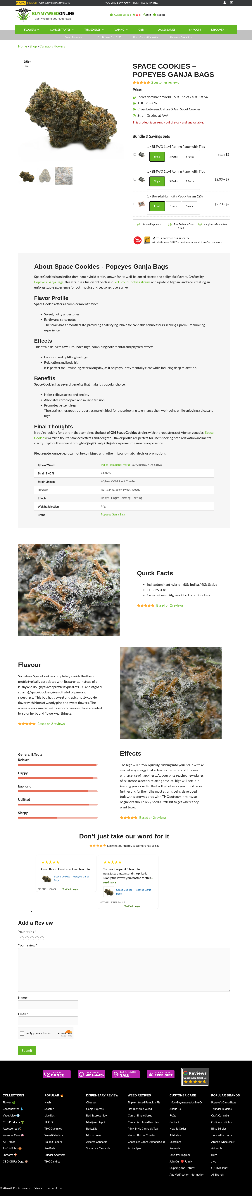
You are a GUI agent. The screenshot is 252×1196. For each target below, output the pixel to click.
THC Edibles (92, 29)
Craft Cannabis (220, 1115)
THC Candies (52, 1161)
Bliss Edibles (219, 1128)
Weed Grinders (53, 1135)
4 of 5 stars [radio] (37, 937)
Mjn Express (93, 1135)
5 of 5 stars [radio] (42, 937)
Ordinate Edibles (221, 1122)
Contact (174, 1122)
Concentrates (60, 29)
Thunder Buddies (221, 1108)
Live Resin (50, 1115)
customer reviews (165, 82)
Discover (217, 29)
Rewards (175, 1148)
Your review (27, 945)
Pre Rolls (49, 1148)
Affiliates (175, 1135)
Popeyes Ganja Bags (113, 514)
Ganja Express (95, 1108)
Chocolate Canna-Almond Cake (146, 1141)
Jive (213, 1161)
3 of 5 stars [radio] (32, 937)
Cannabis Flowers (52, 46)
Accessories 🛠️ (12, 1128)
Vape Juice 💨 (11, 1115)
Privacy (38, 1188)
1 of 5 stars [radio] (22, 937)
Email (23, 1014)
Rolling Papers (53, 1141)
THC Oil (49, 1122)
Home (22, 46)
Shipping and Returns (183, 1167)
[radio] (157, 156)
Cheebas (91, 1102)
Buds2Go (91, 1128)
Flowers (30, 29)
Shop (33, 46)
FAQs (173, 1115)
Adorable (216, 1148)
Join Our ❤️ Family (181, 1161)
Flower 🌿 (9, 1102)
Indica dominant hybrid (115, 464)
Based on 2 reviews (170, 605)
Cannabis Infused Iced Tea (143, 1122)
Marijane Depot (95, 1122)
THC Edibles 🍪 (12, 1148)
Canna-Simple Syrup (140, 1115)
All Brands (9, 1141)
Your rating (27, 932)
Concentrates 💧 (13, 1108)
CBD (141, 29)
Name (23, 998)
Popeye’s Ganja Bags (48, 282)
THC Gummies (53, 1128)
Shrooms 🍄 (10, 1154)
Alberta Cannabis (96, 1141)
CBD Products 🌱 (13, 1122)
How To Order (178, 1128)
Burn (214, 1154)
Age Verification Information (187, 1174)
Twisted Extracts (221, 1135)
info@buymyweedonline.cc (186, 1102)
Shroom (195, 29)
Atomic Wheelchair (222, 1141)
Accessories (166, 29)
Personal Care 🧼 (13, 1135)
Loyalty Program (180, 1154)
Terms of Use (54, 1188)
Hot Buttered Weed (140, 1108)
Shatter (49, 1108)
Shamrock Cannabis (98, 1148)
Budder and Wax (54, 1154)
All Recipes (134, 1148)
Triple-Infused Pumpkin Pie (144, 1102)
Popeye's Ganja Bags (223, 1102)
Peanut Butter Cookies (142, 1135)
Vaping (119, 29)
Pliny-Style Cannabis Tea (143, 1128)
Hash (47, 1102)
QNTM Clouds (220, 1167)
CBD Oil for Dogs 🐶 (15, 1161)
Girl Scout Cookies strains (132, 282)
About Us (175, 1108)
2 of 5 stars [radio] (27, 937)
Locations (175, 1141)
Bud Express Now (96, 1115)
